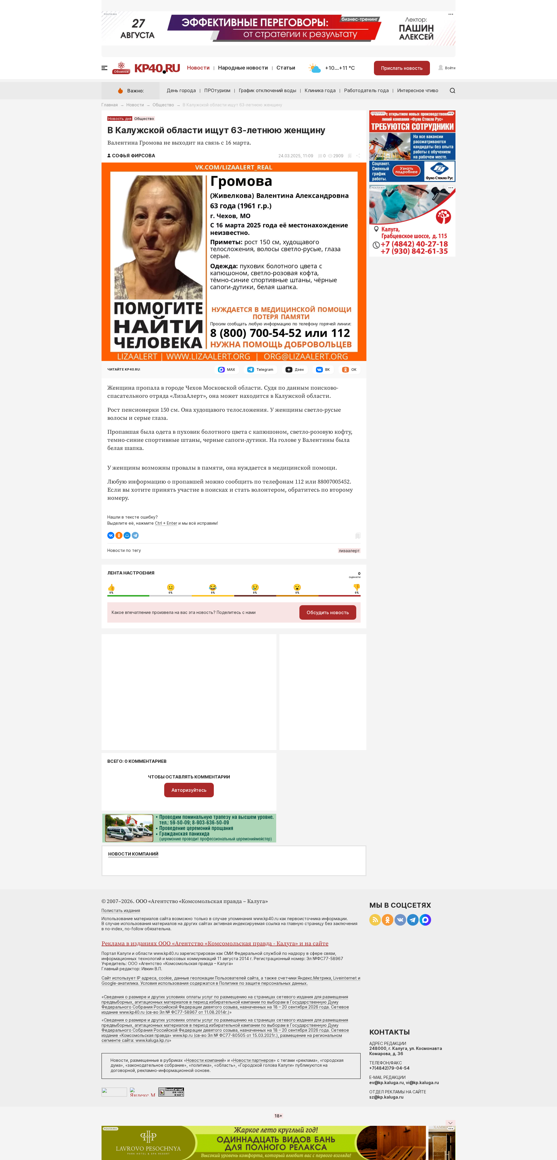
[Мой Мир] (127, 535)
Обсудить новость (328, 612)
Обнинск (121, 72)
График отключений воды (267, 90)
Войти (450, 68)
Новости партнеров (253, 1060)
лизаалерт (349, 550)
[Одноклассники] (118, 535)
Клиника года (320, 90)
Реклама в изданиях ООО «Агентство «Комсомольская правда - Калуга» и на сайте (215, 943)
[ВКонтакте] (110, 535)
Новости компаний (133, 854)
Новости (198, 68)
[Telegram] (135, 535)
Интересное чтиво (417, 90)
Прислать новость (402, 68)
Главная (110, 104)
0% (111, 592)
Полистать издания (121, 910)
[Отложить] (350, 155)
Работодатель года (366, 90)
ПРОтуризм (217, 90)
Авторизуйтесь (189, 790)
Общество (163, 104)
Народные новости (243, 68)
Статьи (285, 68)
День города (181, 90)
